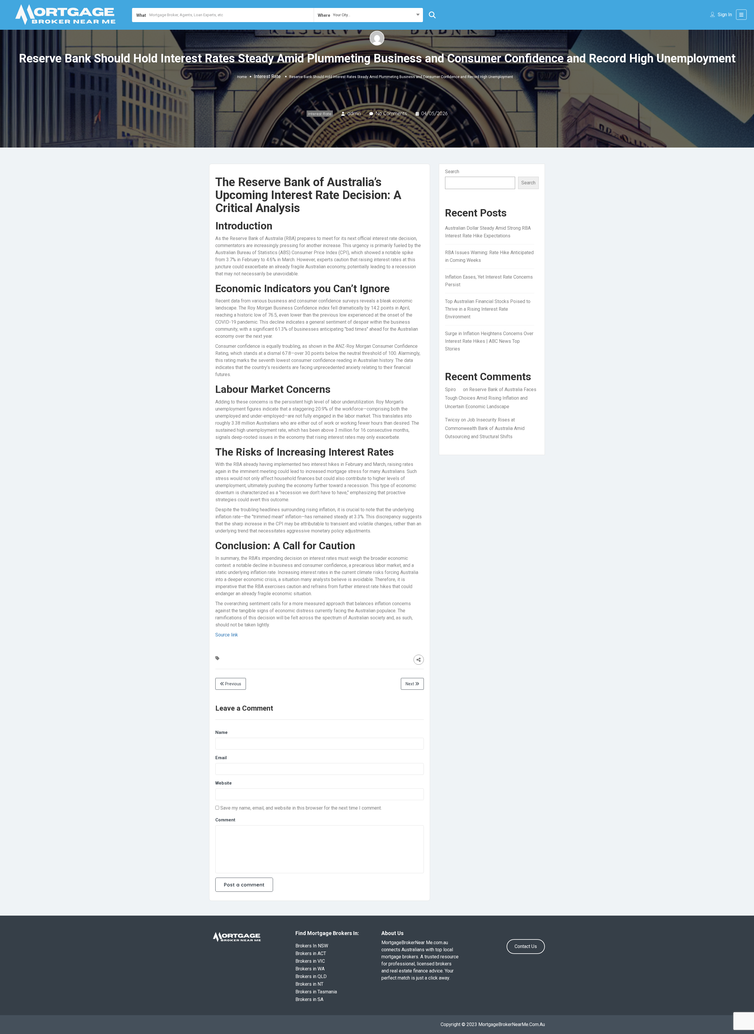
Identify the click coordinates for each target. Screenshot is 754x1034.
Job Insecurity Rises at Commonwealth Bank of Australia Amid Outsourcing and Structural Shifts (485, 428)
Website (223, 783)
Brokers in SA (309, 999)
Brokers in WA (310, 969)
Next (410, 683)
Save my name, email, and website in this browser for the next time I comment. (301, 808)
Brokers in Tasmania (316, 992)
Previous (232, 683)
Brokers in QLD (311, 976)
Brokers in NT (309, 984)
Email (221, 757)
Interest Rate (267, 76)
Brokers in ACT (310, 953)
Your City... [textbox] (341, 15)
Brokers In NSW (311, 946)
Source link (226, 635)
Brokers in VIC (310, 961)
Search (452, 171)
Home (242, 77)
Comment (225, 820)
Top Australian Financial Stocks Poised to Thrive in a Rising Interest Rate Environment (487, 309)
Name (221, 732)
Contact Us (526, 946)
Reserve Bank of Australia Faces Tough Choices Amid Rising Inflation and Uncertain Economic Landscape (490, 398)
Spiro (450, 389)
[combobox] (368, 15)
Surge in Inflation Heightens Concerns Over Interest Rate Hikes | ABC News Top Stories (489, 341)
